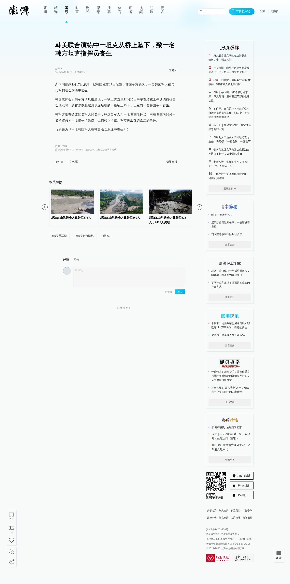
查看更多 (230, 244)
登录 (263, 11)
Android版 (244, 475)
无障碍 (274, 11)
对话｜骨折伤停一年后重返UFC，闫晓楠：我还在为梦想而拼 (230, 272)
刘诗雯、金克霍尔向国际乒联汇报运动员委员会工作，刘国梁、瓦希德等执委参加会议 (229, 112)
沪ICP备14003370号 (217, 529)
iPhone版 (243, 485)
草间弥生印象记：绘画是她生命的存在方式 (230, 284)
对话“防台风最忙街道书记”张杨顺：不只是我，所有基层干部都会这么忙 (229, 96)
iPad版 (242, 495)
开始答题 (230, 402)
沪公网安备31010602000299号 (223, 534)
